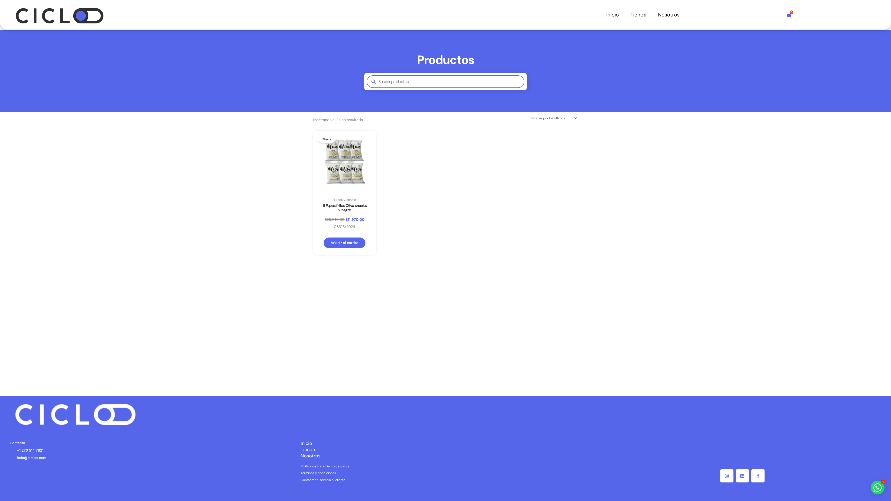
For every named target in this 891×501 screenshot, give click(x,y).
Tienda (638, 14)
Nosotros (669, 14)
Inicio (612, 14)
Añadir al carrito (344, 242)
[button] (878, 488)
